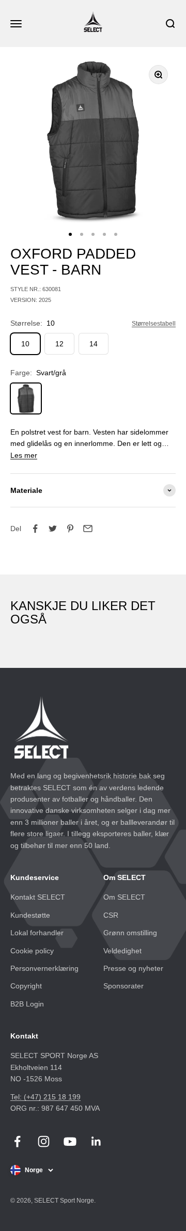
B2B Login (27, 1004)
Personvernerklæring (44, 968)
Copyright (26, 986)
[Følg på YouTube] (70, 1141)
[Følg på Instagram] (44, 1141)
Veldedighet (122, 951)
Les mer (23, 455)
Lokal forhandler (37, 933)
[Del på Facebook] (35, 528)
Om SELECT (124, 897)
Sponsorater (123, 986)
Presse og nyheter (133, 968)
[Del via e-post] (88, 528)
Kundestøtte (30, 915)
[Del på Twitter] (52, 528)
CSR (110, 915)
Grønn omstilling (130, 933)
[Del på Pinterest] (70, 528)
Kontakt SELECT (37, 897)
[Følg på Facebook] (17, 1141)
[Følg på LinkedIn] (96, 1141)
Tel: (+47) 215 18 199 (45, 1097)
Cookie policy (32, 951)
